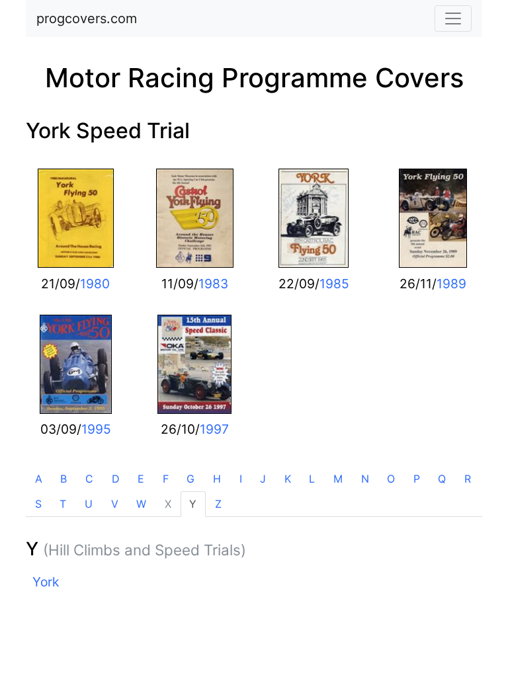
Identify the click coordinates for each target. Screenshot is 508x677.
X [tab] (168, 503)
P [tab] (416, 478)
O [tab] (391, 478)
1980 (95, 284)
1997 (214, 429)
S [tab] (38, 503)
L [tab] (312, 478)
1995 (96, 429)
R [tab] (467, 478)
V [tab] (114, 503)
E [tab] (141, 478)
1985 (334, 284)
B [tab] (63, 478)
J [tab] (263, 478)
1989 (451, 284)
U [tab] (89, 503)
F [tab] (166, 478)
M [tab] (338, 478)
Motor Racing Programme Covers (254, 77)
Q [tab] (442, 478)
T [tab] (63, 503)
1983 (213, 284)
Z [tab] (218, 503)
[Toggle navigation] (453, 18)
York (45, 582)
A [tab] (38, 478)
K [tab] (287, 478)
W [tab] (141, 503)
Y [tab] (192, 503)
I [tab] (240, 478)
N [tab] (365, 478)
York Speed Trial (108, 130)
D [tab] (116, 478)
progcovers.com (86, 18)
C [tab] (89, 478)
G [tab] (190, 478)
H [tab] (217, 478)
